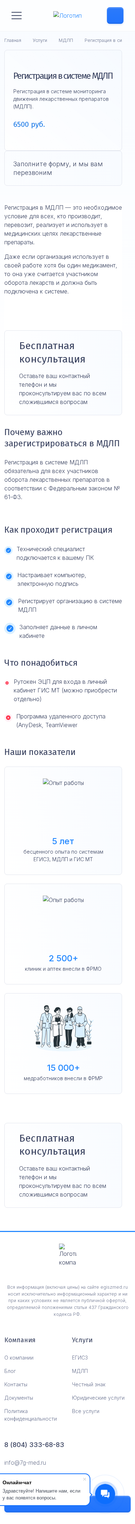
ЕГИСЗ (80, 1358)
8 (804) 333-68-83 (34, 1444)
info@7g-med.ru (25, 1462)
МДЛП (80, 1371)
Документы (18, 1398)
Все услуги (85, 1411)
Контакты (15, 1384)
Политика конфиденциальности (30, 1415)
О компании (18, 1358)
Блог (10, 1371)
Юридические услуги (98, 1398)
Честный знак (88, 1384)
